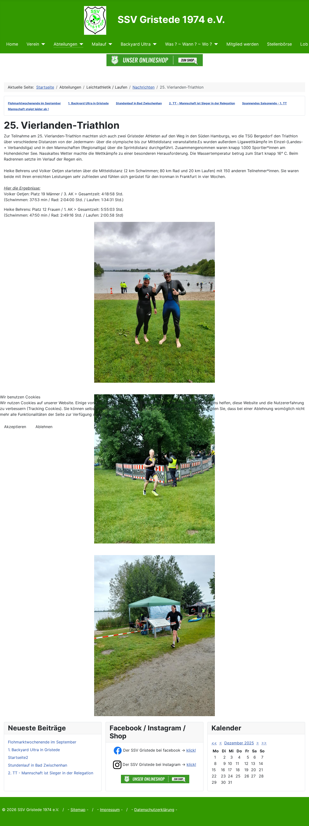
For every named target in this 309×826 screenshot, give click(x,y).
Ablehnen (43, 426)
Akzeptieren (15, 426)
